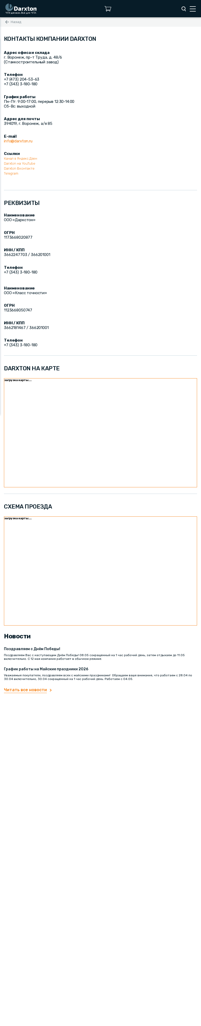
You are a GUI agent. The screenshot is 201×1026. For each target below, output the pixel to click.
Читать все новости (25, 689)
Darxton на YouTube (19, 163)
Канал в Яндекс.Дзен (20, 158)
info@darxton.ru (18, 141)
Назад (16, 22)
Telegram (11, 173)
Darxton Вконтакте (19, 168)
